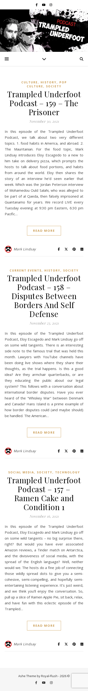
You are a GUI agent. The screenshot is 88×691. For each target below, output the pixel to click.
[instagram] (51, 5)
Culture (29, 82)
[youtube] (44, 5)
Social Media (21, 472)
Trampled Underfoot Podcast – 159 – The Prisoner (44, 103)
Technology (67, 472)
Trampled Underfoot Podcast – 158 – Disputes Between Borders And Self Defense (44, 296)
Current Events (26, 270)
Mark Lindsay (25, 249)
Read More (44, 230)
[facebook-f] (37, 5)
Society (53, 86)
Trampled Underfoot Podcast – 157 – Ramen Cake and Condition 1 (44, 493)
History (49, 82)
